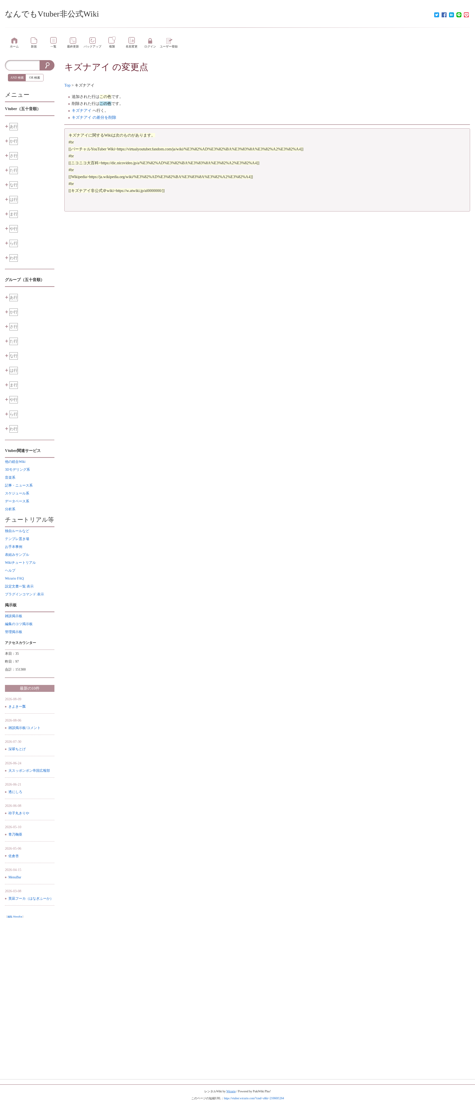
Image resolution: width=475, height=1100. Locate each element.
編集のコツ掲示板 (19, 624)
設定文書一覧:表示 (19, 586)
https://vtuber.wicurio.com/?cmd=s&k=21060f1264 (254, 1098)
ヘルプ (10, 570)
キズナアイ (87, 67)
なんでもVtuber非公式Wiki (52, 13)
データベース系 (17, 501)
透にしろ (15, 792)
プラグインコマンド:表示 (24, 594)
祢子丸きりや (18, 813)
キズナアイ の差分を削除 (94, 117)
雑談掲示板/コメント (24, 728)
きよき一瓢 (17, 706)
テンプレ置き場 (17, 539)
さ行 (14, 156)
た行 (14, 170)
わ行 (14, 258)
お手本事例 (13, 547)
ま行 (14, 214)
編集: (14, 916)
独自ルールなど (17, 531)
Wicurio (231, 1091)
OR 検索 (34, 77)
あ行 (14, 126)
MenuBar (14, 877)
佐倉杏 (13, 856)
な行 (14, 185)
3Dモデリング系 (17, 469)
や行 (14, 229)
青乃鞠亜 (15, 834)
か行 (14, 141)
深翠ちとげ (17, 749)
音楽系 (10, 477)
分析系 (10, 509)
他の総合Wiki (15, 462)
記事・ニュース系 (19, 485)
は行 (14, 199)
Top (67, 85)
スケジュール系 (17, 493)
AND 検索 (17, 77)
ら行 (14, 243)
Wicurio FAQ (14, 578)
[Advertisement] (29, 994)
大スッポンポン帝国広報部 (29, 770)
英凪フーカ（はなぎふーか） (30, 898)
